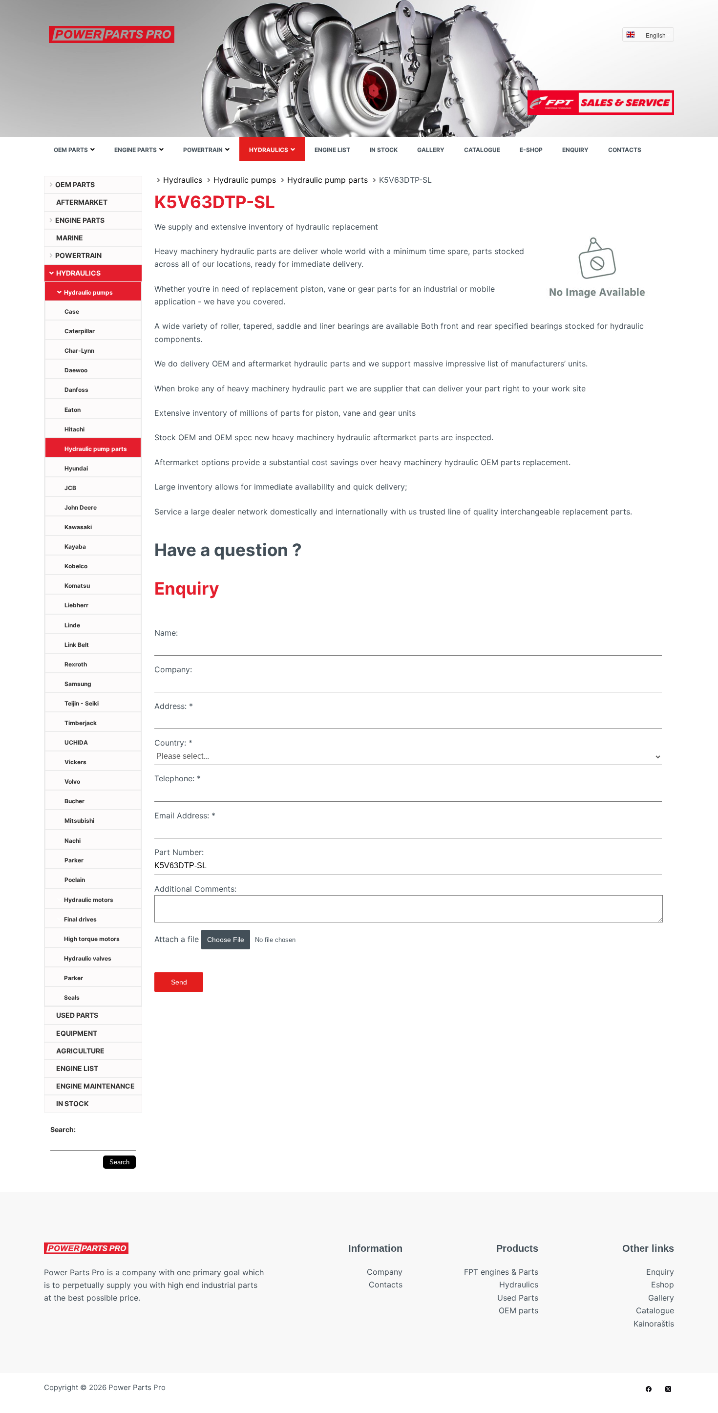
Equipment (76, 1033)
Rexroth (75, 664)
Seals (72, 997)
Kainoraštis (654, 1323)
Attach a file (177, 939)
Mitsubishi (79, 820)
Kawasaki (78, 527)
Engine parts (135, 149)
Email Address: (184, 815)
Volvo (72, 781)
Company (384, 1272)
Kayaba (75, 546)
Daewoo (75, 370)
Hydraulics (268, 149)
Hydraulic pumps (88, 292)
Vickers (75, 762)
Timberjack (80, 723)
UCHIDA (76, 742)
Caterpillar (79, 331)
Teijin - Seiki (81, 703)
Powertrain (203, 149)
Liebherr (76, 605)
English (656, 35)
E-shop (531, 149)
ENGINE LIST (332, 149)
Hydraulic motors (88, 899)
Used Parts (517, 1298)
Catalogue (482, 149)
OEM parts (71, 149)
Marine (69, 238)
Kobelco (75, 566)
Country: (173, 743)
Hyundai (76, 468)
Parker (74, 860)
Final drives (80, 919)
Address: (173, 706)
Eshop (662, 1284)
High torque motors (92, 938)
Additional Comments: (195, 889)
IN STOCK (384, 149)
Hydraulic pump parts (95, 448)
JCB (70, 488)
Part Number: (179, 852)
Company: (173, 669)
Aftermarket (81, 202)
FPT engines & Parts (501, 1272)
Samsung (77, 683)
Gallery (430, 149)
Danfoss (76, 389)
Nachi (72, 840)
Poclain (74, 879)
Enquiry (575, 149)
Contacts (624, 149)
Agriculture (80, 1051)
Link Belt (76, 644)
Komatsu (77, 585)
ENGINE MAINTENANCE (95, 1086)
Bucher (74, 801)
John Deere (80, 507)
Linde (72, 625)
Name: (166, 633)
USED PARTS (77, 1015)
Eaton (72, 409)
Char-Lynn (79, 350)
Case (71, 311)
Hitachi (74, 429)
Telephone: (177, 778)
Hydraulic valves (87, 958)
